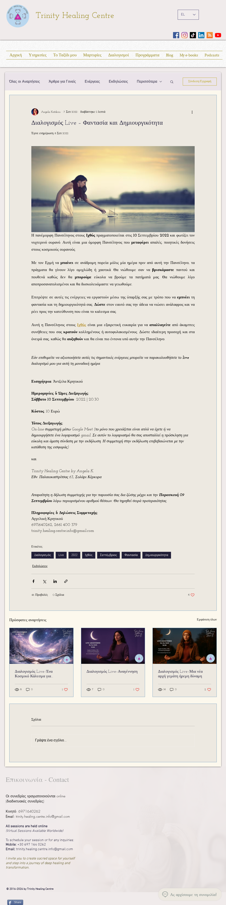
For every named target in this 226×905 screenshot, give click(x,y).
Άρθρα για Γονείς (62, 81)
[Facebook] (176, 35)
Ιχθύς (88, 555)
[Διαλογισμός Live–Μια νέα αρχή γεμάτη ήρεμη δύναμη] (185, 646)
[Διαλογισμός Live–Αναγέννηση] (113, 646)
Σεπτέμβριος (108, 555)
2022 (74, 555)
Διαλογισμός (42, 555)
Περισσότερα (147, 81)
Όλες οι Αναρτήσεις (24, 81)
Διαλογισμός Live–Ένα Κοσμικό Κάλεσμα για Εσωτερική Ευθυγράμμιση (36, 674)
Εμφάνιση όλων (207, 619)
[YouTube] (218, 35)
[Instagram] (184, 35)
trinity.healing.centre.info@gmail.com (43, 816)
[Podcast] (210, 35)
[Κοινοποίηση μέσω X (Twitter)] (44, 581)
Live (61, 555)
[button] (172, 81)
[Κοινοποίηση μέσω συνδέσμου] (66, 581)
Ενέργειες (92, 81)
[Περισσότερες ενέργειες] (192, 112)
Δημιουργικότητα (156, 555)
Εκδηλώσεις (118, 81)
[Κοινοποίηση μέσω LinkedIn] (55, 581)
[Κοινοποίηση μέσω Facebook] (33, 581)
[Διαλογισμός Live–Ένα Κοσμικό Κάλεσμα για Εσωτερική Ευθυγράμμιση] (41, 646)
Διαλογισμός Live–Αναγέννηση (112, 672)
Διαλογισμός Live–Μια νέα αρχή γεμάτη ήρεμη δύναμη (180, 674)
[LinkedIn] (201, 35)
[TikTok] (193, 35)
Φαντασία (131, 555)
